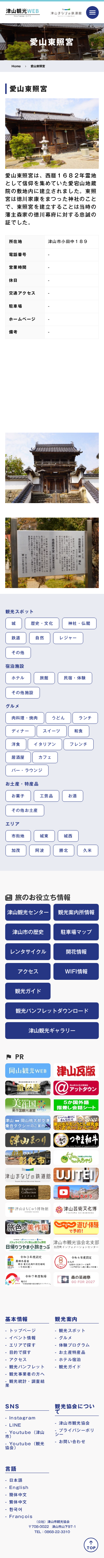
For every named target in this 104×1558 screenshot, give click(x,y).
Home (16, 66)
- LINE (13, 1425)
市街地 (18, 836)
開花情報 (76, 951)
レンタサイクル (28, 951)
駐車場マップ (76, 932)
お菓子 (18, 796)
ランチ (85, 718)
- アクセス (16, 1360)
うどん (58, 718)
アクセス (28, 971)
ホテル (18, 678)
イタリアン (45, 744)
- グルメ (63, 1338)
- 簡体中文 (16, 1495)
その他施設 (23, 693)
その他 (18, 653)
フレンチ (79, 744)
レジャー (68, 638)
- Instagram (20, 1418)
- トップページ (20, 1331)
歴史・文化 (42, 623)
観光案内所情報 (76, 912)
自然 (39, 638)
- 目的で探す (18, 1352)
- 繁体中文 (16, 1502)
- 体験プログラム (72, 1345)
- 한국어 (14, 1509)
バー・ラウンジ (27, 770)
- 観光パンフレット (25, 1367)
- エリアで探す (20, 1345)
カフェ (45, 757)
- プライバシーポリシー (74, 1432)
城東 (44, 836)
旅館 (44, 678)
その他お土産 (25, 810)
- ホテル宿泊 (68, 1360)
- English (17, 1487)
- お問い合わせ (70, 1442)
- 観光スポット (70, 1331)
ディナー (20, 731)
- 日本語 (14, 1480)
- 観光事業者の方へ (25, 1374)
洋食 (16, 744)
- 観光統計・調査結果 (25, 1383)
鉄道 (16, 638)
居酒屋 (18, 757)
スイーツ (52, 731)
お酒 (72, 796)
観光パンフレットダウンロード (52, 1011)
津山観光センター (28, 912)
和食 (78, 731)
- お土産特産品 (70, 1352)
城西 (68, 836)
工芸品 (46, 796)
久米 (87, 850)
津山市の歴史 (28, 932)
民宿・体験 (75, 678)
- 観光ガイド (68, 1367)
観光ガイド (28, 991)
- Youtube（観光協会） (25, 1446)
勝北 (63, 850)
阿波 (39, 850)
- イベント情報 (20, 1338)
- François (19, 1516)
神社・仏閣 (79, 623)
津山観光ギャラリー (52, 1030)
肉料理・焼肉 (25, 718)
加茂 (16, 850)
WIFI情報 (76, 971)
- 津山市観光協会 (72, 1423)
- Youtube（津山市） (25, 1434)
